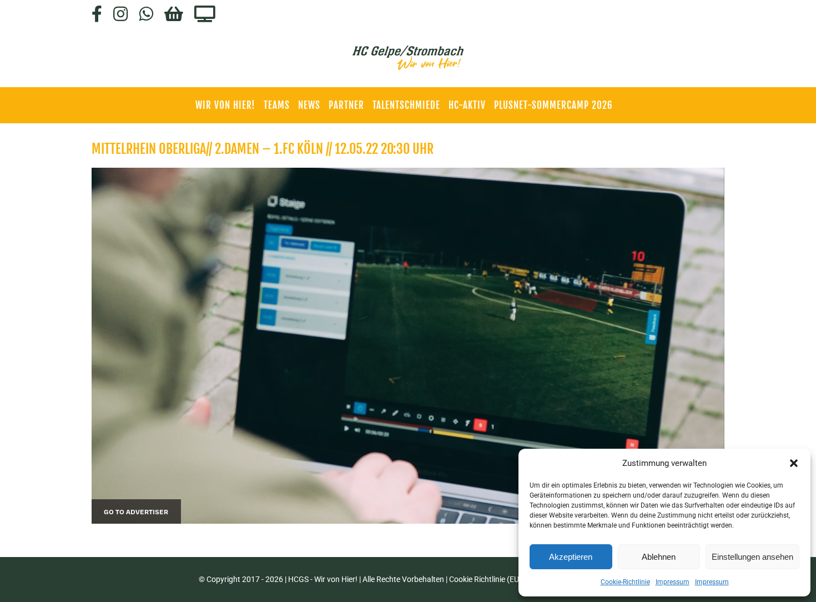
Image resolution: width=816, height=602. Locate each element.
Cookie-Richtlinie (625, 582)
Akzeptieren (570, 556)
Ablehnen (659, 556)
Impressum (672, 582)
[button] (793, 463)
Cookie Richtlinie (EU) (485, 579)
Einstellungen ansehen (752, 556)
